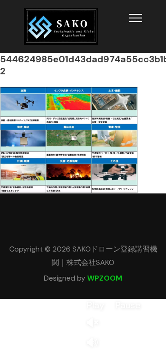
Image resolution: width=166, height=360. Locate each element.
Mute (96, 343)
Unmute (96, 323)
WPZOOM (104, 278)
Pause (128, 305)
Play (95, 305)
